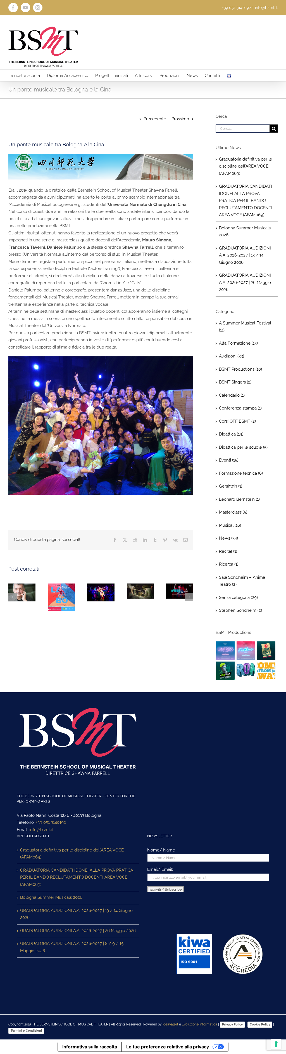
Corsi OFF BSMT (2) (237, 421)
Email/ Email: (160, 869)
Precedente (155, 118)
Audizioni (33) (231, 356)
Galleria (61, 608)
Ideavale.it (170, 1024)
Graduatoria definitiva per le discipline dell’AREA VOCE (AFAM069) (245, 166)
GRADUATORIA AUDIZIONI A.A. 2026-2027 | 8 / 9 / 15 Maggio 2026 (71, 947)
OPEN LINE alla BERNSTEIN (178, 591)
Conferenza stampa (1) (240, 408)
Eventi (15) (228, 460)
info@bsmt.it (266, 7)
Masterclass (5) (233, 512)
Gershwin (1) (230, 486)
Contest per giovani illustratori (99, 592)
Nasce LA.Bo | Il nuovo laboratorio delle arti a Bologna (60, 598)
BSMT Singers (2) (235, 382)
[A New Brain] (225, 671)
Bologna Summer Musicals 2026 (51, 897)
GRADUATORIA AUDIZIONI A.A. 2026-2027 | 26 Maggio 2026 (245, 282)
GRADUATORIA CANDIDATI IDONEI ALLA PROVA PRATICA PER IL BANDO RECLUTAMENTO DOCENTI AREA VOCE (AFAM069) (245, 200)
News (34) (228, 538)
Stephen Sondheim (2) (240, 610)
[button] (12, 597)
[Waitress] (225, 651)
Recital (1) (228, 551)
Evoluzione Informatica (199, 1024)
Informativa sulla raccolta (89, 1047)
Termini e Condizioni (26, 1030)
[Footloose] (245, 651)
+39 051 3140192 (51, 822)
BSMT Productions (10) (240, 369)
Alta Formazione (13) (238, 343)
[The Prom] (245, 671)
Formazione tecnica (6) (241, 473)
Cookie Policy (260, 1024)
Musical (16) (230, 525)
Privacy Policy (232, 1024)
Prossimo (180, 118)
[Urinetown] (266, 651)
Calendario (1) (232, 395)
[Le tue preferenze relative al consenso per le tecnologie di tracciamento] (276, 1044)
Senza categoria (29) (238, 597)
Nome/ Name (161, 850)
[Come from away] (266, 671)
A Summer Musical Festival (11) (245, 327)
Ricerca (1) (228, 564)
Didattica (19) (231, 434)
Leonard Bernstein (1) (239, 499)
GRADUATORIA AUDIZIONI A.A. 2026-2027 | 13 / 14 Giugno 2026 (245, 255)
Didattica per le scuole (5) (243, 447)
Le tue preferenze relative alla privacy (167, 1047)
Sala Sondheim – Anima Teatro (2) (242, 581)
